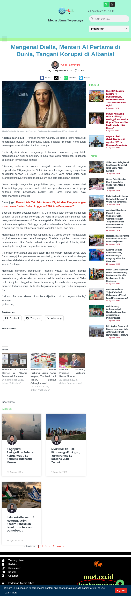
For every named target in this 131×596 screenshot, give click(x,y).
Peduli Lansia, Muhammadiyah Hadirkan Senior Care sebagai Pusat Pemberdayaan (116, 312)
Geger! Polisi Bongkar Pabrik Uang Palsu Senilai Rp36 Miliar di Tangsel (116, 183)
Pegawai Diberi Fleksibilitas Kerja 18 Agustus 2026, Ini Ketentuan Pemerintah (116, 140)
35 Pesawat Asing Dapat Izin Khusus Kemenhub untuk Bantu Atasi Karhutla (117, 166)
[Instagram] (112, 4)
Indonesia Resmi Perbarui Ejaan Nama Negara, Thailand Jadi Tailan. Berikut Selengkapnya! (43, 376)
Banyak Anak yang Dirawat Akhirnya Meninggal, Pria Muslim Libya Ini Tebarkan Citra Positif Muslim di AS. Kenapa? (117, 120)
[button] (4, 39)
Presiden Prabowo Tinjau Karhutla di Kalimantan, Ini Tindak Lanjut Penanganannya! (117, 293)
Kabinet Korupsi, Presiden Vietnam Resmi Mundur (72, 373)
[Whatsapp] (106, 4)
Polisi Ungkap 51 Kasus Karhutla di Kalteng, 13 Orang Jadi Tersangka (117, 199)
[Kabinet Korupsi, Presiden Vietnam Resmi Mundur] (72, 360)
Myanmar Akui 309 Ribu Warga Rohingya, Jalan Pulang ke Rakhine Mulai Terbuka (65, 455)
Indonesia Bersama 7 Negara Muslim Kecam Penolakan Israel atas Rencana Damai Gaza (20, 524)
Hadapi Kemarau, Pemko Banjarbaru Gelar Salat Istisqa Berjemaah (117, 239)
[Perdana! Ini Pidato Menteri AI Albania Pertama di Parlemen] (14, 360)
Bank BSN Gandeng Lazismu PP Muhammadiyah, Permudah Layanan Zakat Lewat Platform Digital (116, 98)
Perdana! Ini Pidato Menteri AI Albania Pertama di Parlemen (14, 373)
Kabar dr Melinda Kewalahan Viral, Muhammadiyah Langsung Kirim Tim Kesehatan (115, 255)
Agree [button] (121, 590)
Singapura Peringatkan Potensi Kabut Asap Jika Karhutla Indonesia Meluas (20, 455)
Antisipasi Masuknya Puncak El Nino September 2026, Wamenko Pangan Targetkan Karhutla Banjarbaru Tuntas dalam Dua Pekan (116, 219)
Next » (60, 546)
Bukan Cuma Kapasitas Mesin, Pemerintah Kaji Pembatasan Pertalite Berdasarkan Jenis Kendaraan (117, 275)
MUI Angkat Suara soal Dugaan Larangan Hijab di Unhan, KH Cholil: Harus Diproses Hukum (117, 330)
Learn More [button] (11, 592)
